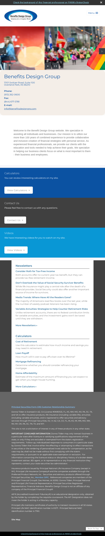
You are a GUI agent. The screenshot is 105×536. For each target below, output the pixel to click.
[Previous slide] (3, 51)
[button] (93, 13)
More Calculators (26, 386)
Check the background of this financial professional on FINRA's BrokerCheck (51, 2)
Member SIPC (42, 477)
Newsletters (24, 265)
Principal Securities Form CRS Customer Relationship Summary (43, 407)
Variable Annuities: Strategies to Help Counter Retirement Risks (52, 309)
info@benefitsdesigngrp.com (20, 108)
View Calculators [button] (17, 190)
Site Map (15, 519)
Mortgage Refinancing (28, 361)
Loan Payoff (22, 353)
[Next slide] (102, 51)
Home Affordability (26, 373)
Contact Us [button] (14, 220)
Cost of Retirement (26, 341)
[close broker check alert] (101, 2)
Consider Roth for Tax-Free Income (35, 271)
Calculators (23, 336)
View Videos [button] (14, 250)
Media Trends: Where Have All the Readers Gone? (43, 297)
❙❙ (55, 66)
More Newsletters (26, 325)
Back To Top (93, 529)
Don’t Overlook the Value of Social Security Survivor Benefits (49, 283)
